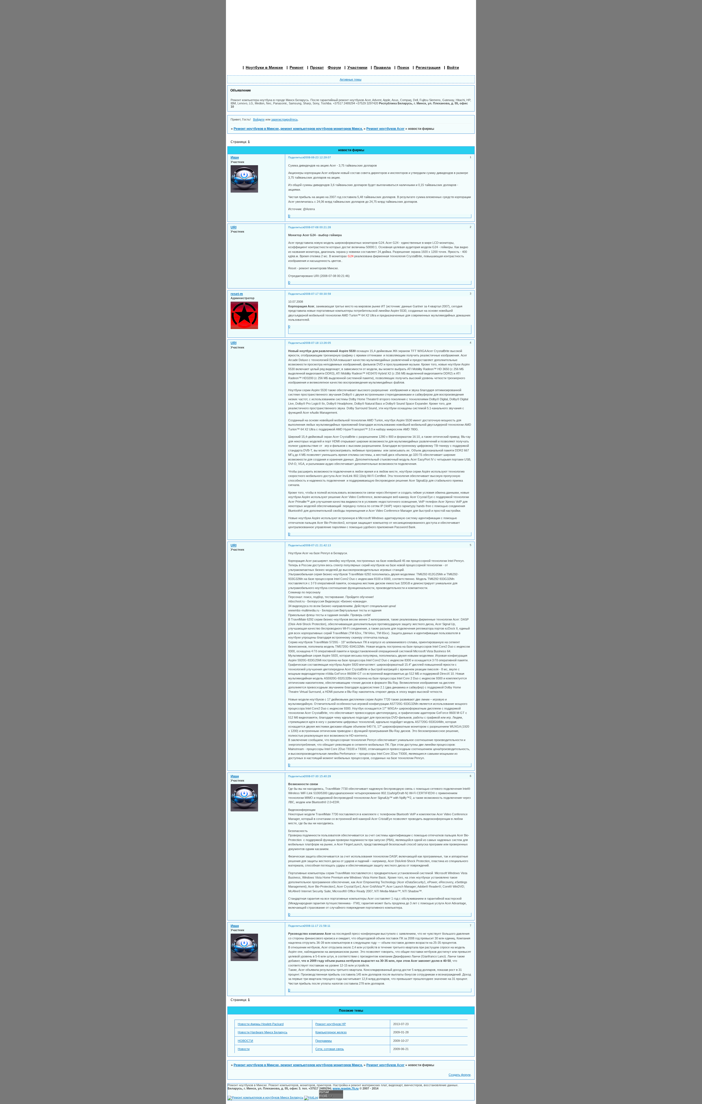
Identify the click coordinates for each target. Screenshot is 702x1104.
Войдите (259, 119)
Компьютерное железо (331, 1032)
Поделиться (296, 157)
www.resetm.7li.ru (346, 1088)
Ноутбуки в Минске (264, 67)
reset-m (237, 294)
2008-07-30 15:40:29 (317, 776)
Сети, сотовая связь (329, 1049)
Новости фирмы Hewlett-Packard (261, 1024)
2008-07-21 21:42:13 (317, 545)
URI (233, 227)
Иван (235, 157)
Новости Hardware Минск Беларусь (262, 1032)
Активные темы (350, 79)
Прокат (317, 67)
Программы (323, 1040)
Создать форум (460, 1074)
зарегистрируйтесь (284, 119)
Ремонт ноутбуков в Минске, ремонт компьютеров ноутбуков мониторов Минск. (298, 129)
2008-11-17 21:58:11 (317, 925)
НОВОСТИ (245, 1040)
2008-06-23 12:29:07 (317, 157)
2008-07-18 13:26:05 (317, 342)
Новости (244, 1049)
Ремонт (297, 67)
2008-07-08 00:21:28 (317, 227)
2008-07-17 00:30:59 (317, 293)
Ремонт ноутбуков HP (330, 1024)
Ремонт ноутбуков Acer (385, 129)
